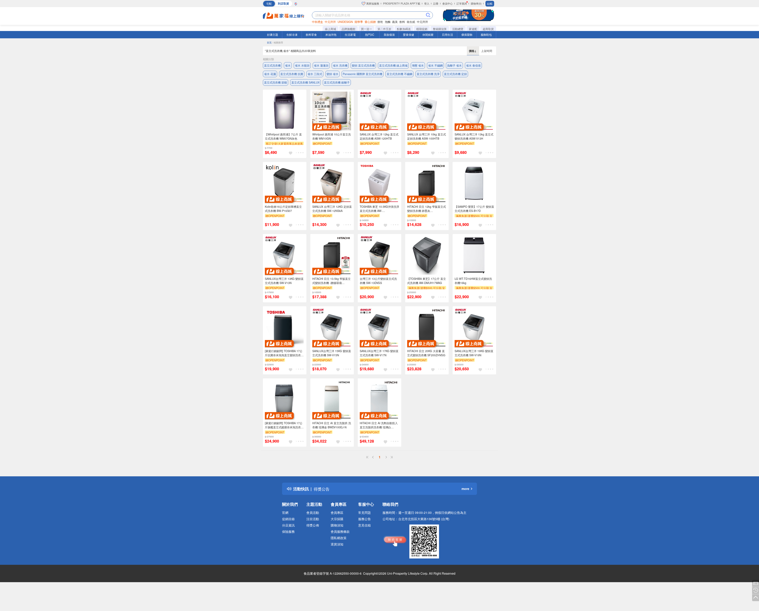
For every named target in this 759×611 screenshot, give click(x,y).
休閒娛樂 (427, 35)
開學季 (359, 22)
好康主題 (272, 35)
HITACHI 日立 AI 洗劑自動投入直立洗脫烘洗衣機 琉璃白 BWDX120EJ (379, 425)
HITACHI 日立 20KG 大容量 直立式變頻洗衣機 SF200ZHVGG (426, 353)
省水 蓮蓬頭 (321, 65)
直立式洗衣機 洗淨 (428, 74)
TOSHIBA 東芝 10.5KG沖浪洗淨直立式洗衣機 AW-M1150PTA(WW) (379, 209)
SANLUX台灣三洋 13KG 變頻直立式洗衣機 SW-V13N (284, 281)
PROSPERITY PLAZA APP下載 (401, 3)
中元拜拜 (330, 22)
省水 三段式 (315, 74)
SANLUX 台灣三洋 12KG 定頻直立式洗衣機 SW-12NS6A (332, 209)
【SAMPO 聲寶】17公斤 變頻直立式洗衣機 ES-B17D (474, 209)
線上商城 (330, 29)
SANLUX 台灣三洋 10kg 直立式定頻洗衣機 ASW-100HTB (426, 136)
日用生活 (447, 35)
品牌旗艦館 (348, 29)
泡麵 (387, 22)
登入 (426, 3)
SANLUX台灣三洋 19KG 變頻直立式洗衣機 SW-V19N (474, 353)
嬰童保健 (408, 35)
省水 (288, 65)
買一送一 (366, 29)
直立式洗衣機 (272, 65)
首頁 (269, 42)
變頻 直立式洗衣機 (363, 65)
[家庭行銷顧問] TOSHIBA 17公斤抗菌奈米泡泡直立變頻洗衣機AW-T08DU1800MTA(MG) (284, 353)
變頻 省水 (332, 74)
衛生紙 (411, 22)
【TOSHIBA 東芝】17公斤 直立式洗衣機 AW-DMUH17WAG (426, 281)
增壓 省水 (418, 65)
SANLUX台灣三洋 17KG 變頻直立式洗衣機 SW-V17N (379, 353)
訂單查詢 (462, 3)
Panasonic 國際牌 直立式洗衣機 (362, 74)
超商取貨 (488, 29)
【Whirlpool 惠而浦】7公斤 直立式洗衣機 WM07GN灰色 (283, 136)
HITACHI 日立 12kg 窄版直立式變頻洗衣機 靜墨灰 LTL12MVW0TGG (426, 209)
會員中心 (447, 3)
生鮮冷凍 (291, 35)
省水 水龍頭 (302, 65)
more (465, 488)
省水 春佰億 (473, 65)
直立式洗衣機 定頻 (455, 74)
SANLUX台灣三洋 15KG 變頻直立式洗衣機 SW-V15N (331, 353)
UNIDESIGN (345, 22)
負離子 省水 (454, 65)
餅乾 (380, 22)
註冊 (435, 3)
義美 (395, 22)
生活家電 (350, 35)
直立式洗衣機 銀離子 (337, 82)
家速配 (473, 29)
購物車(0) (476, 3)
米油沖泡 (330, 35)
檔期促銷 (421, 29)
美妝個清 (389, 35)
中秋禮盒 (317, 22)
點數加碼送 (404, 29)
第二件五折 (384, 29)
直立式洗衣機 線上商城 (393, 65)
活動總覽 (457, 29)
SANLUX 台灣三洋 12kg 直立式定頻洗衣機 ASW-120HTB (379, 136)
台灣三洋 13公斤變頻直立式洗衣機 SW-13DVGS (378, 281)
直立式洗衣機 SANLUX (305, 82)
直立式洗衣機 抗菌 (291, 74)
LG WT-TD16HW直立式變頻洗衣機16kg (473, 281)
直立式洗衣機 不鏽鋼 (399, 74)
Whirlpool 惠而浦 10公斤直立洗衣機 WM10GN (331, 136)
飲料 (402, 22)
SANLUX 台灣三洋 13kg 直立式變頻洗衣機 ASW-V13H (474, 136)
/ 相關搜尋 (277, 42)
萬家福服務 (372, 3)
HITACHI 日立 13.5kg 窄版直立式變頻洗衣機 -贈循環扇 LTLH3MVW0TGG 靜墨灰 (331, 281)
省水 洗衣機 (340, 65)
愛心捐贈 (370, 22)
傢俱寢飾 (466, 35)
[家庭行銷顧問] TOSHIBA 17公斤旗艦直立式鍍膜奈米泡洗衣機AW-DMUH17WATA (284, 425)
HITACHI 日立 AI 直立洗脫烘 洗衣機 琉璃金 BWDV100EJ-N (331, 425)
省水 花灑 (270, 74)
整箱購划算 (440, 29)
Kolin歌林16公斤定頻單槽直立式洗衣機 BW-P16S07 (283, 209)
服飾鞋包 (486, 35)
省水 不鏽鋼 (435, 65)
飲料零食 (311, 35)
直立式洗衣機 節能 (275, 82)
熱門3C (369, 35)
